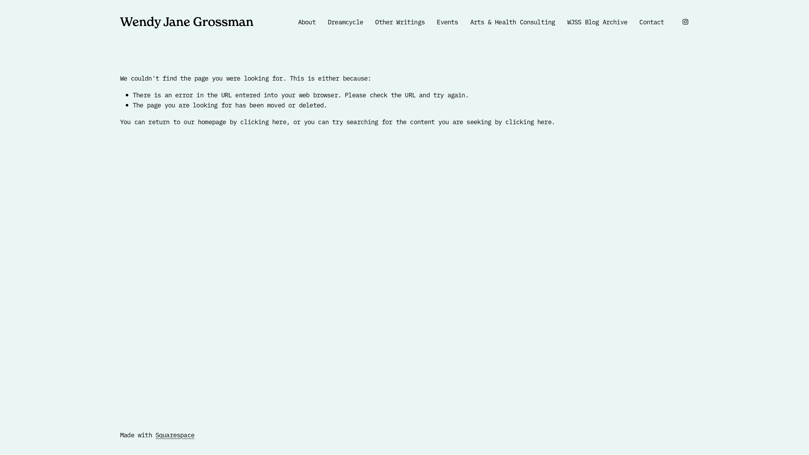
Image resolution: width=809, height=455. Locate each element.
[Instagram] (685, 21)
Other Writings (400, 21)
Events (447, 21)
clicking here (263, 121)
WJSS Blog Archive (597, 21)
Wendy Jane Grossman (186, 21)
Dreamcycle (345, 21)
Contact (651, 21)
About (307, 21)
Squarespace (174, 434)
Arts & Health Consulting (512, 21)
